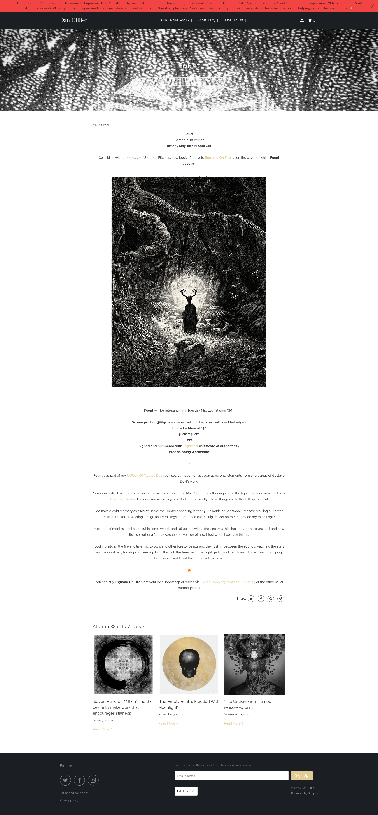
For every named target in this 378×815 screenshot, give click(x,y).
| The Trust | (234, 20)
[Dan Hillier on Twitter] (66, 780)
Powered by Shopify (304, 793)
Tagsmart (190, 446)
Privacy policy (69, 800)
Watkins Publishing (241, 582)
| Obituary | (207, 20)
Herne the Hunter (121, 499)
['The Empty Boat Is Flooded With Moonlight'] (189, 664)
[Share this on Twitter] (250, 598)
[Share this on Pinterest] (270, 598)
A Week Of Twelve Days (145, 475)
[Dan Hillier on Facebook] (80, 780)
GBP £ (183, 791)
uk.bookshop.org (213, 582)
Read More (101, 729)
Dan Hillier (73, 20)
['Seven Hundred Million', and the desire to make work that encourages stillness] (123, 664)
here (183, 410)
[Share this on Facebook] (260, 598)
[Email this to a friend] (280, 598)
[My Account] (302, 20)
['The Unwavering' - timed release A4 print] (254, 664)
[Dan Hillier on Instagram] (94, 780)
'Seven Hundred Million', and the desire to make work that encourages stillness (123, 707)
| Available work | (175, 20)
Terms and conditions (74, 793)
